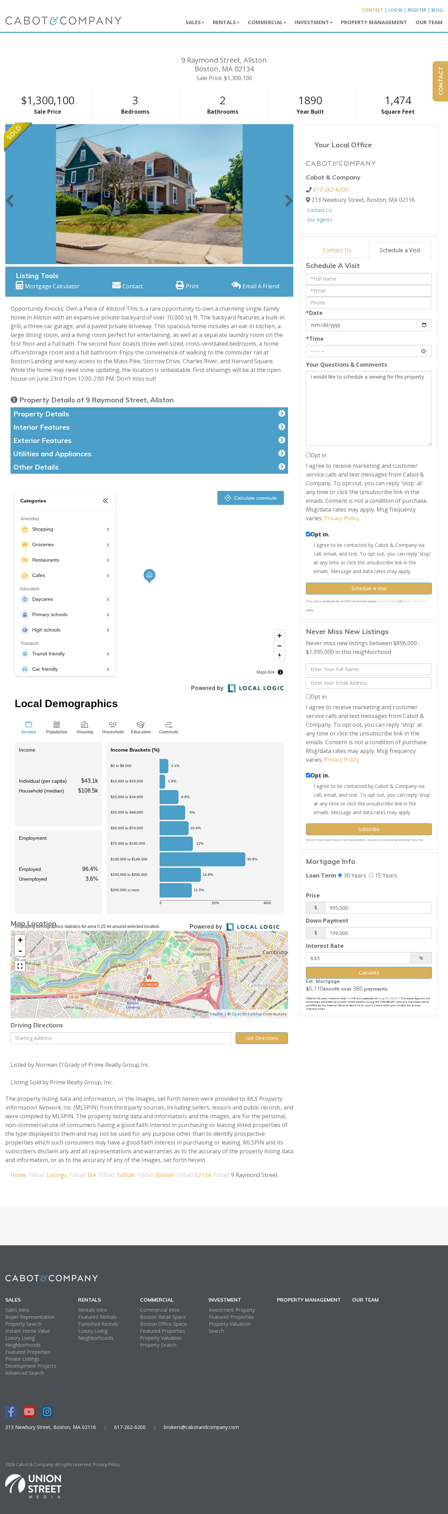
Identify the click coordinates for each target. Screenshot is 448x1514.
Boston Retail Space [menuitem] (163, 1317)
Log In (395, 10)
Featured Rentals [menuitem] (97, 1317)
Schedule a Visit (400, 250)
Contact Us (319, 210)
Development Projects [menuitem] (30, 1365)
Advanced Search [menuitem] (24, 1372)
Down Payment (327, 920)
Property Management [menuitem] (374, 22)
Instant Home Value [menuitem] (27, 1331)
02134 (203, 1175)
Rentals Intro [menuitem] (92, 1310)
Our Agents (319, 219)
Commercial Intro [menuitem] (160, 1310)
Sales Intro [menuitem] (17, 1310)
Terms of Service (414, 601)
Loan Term (321, 875)
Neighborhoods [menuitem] (23, 1345)
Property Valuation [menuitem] (161, 1338)
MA (92, 1175)
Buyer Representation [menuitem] (30, 1317)
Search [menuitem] (216, 1331)
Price (313, 895)
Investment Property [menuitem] (232, 1310)
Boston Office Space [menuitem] (163, 1324)
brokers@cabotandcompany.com (201, 1427)
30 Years (354, 875)
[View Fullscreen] (20, 966)
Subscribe (369, 829)
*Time (315, 339)
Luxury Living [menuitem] (20, 1338)
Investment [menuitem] (312, 22)
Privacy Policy (341, 518)
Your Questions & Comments (346, 364)
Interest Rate (325, 946)
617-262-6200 (331, 189)
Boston (165, 1175)
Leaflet (216, 1013)
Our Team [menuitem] (429, 22)
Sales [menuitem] (193, 22)
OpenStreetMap (247, 1013)
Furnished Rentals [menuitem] (98, 1324)
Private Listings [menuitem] (22, 1358)
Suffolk (126, 1175)
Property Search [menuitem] (23, 1324)
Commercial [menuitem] (265, 22)
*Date (314, 313)
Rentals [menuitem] (224, 22)
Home (18, 1175)
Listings (57, 1175)
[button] (9, 194)
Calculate (369, 972)
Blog (437, 10)
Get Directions (262, 1038)
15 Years (385, 875)
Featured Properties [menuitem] (27, 1351)
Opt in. (319, 534)
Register (417, 10)
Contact (372, 10)
